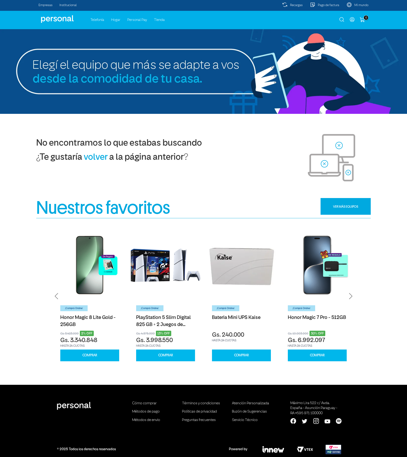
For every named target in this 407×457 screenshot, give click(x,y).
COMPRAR (89, 355)
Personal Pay (137, 20)
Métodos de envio (146, 420)
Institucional (68, 5)
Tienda (159, 20)
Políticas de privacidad (199, 411)
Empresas (46, 5)
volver (96, 157)
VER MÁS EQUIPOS (345, 206)
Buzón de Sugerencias (249, 411)
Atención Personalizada (250, 403)
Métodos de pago (146, 411)
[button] (56, 296)
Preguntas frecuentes (199, 420)
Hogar (115, 20)
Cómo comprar (144, 403)
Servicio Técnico (245, 420)
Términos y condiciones (201, 403)
